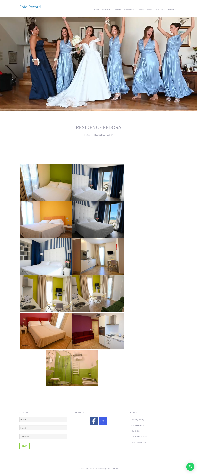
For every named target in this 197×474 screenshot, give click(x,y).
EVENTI (150, 9)
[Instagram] (103, 421)
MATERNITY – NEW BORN (124, 9)
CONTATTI (172, 9)
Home (87, 134)
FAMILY (141, 9)
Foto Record (30, 6)
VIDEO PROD (160, 9)
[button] (190, 467)
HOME (96, 9)
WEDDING (106, 9)
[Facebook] (94, 421)
